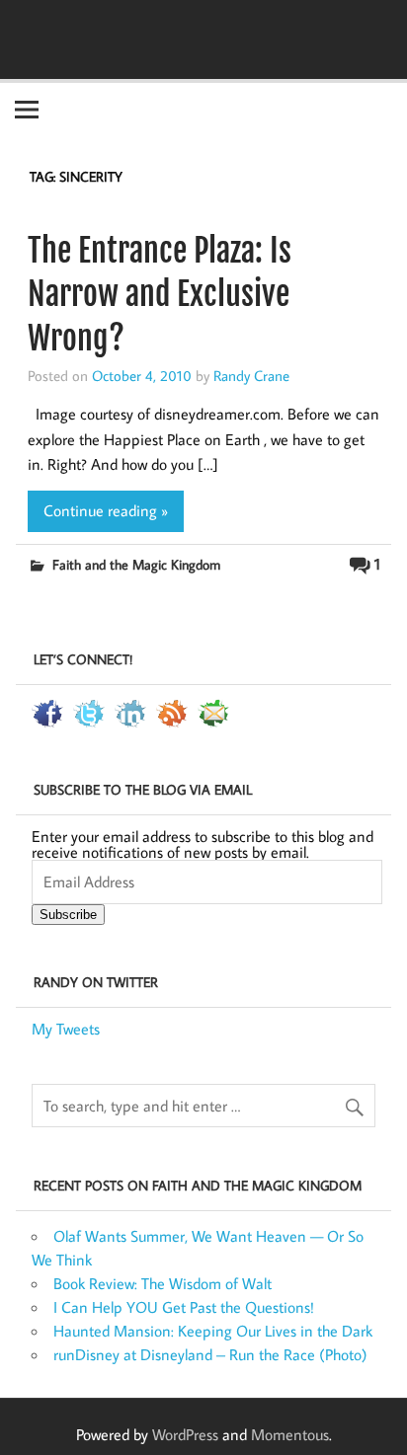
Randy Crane (251, 375)
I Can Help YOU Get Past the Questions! (183, 1307)
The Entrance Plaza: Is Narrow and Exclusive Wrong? (159, 295)
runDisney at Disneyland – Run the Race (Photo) (210, 1354)
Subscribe (68, 914)
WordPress (185, 1434)
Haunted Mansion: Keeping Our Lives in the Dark (212, 1330)
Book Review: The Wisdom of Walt (162, 1283)
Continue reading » (105, 510)
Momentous (290, 1434)
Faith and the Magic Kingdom (136, 564)
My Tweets (66, 1028)
